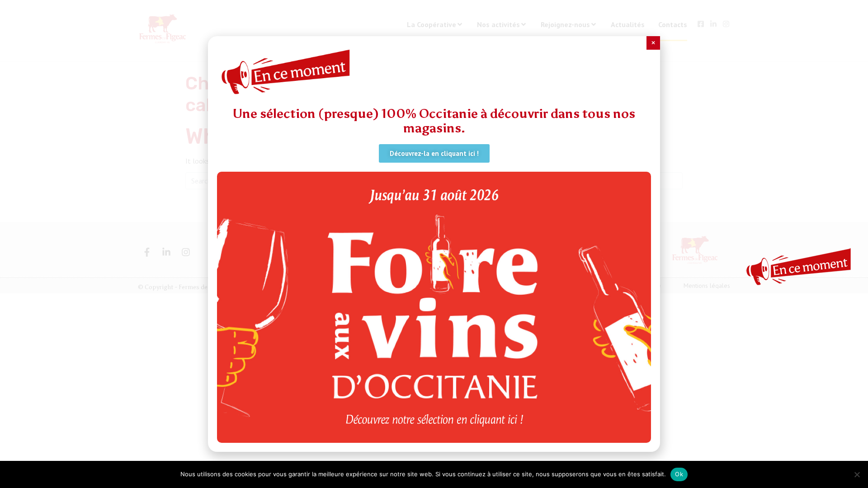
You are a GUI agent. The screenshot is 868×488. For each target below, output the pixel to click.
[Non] (856, 474)
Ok (679, 474)
